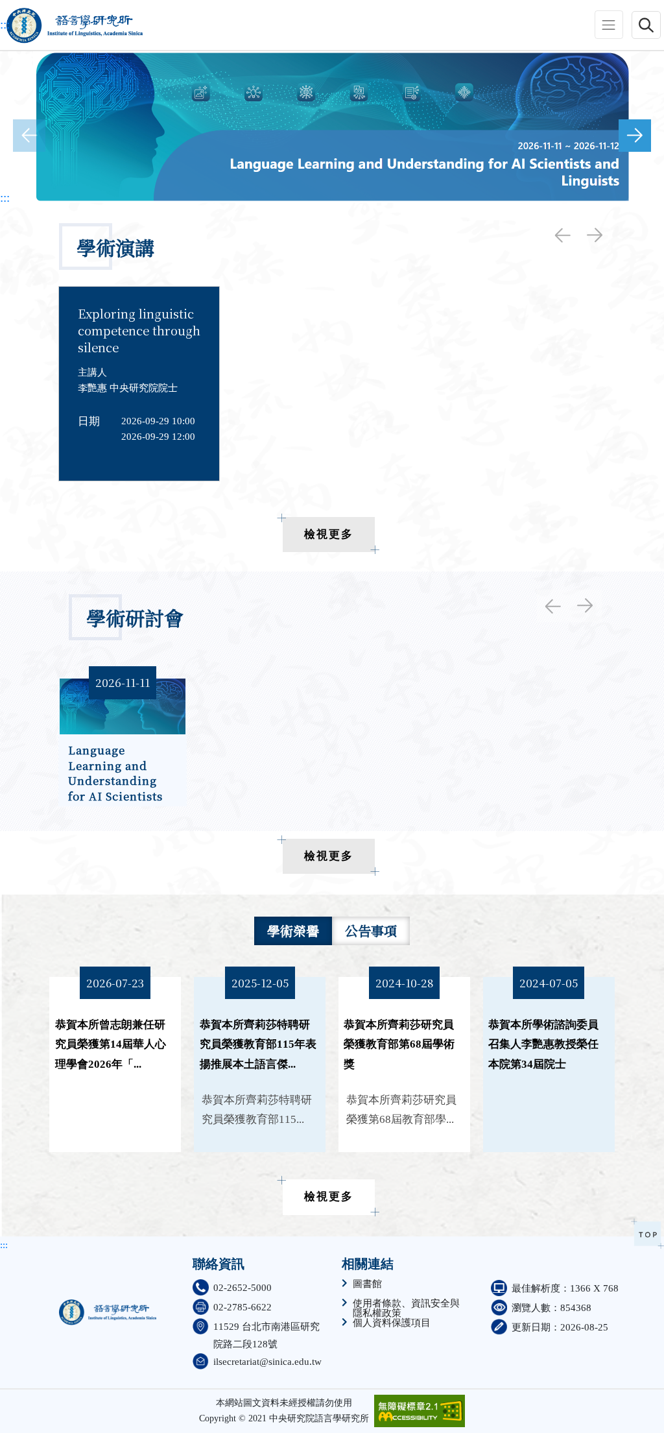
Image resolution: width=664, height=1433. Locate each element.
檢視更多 (328, 534)
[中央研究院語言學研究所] (71, 25)
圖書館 (367, 1284)
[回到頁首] (647, 1233)
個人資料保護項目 (392, 1323)
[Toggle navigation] (609, 24)
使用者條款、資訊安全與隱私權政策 (406, 1308)
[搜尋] (646, 24)
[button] (635, 135)
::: (5, 24)
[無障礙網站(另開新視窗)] (419, 1411)
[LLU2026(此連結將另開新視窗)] (332, 126)
